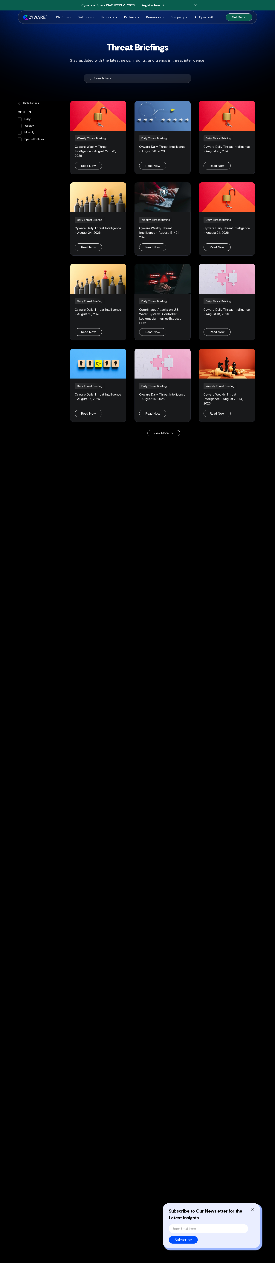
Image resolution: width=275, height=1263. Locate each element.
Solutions (85, 17)
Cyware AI (206, 17)
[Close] (252, 1209)
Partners (130, 17)
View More (161, 433)
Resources (153, 17)
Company (177, 17)
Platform (62, 17)
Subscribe (183, 1239)
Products (107, 17)
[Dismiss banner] (195, 5)
